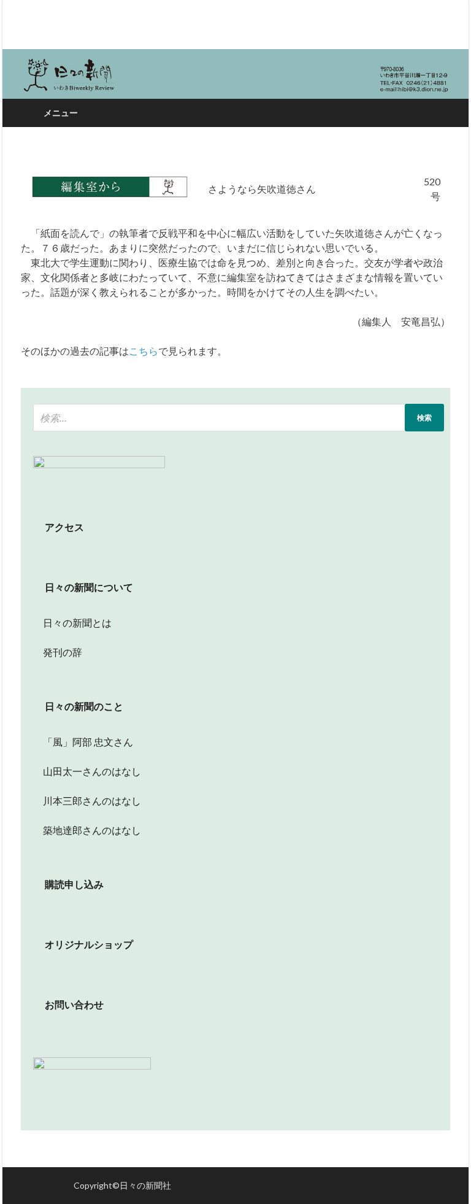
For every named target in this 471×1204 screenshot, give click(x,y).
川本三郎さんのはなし (87, 800)
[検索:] (238, 417)
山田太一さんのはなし (87, 771)
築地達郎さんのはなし (87, 830)
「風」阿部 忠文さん (83, 741)
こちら (143, 351)
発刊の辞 (62, 652)
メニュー (61, 112)
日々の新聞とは (72, 622)
